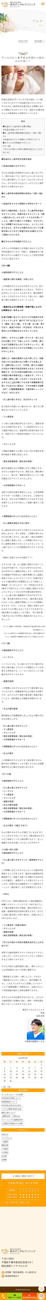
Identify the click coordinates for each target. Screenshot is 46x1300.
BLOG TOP (23, 41)
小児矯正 (4, 1152)
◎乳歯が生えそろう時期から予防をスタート (21, 139)
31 (11, 1080)
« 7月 (3, 1086)
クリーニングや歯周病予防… (12, 1119)
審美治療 (4, 1145)
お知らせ (4, 1134)
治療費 (4, 1159)
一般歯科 (4, 1141)
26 (23, 1077)
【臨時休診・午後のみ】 (11, 1116)
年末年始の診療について (11, 1098)
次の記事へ (39, 41)
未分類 (4, 1156)
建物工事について (8, 1112)
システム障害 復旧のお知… (12, 1109)
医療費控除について (9, 1101)
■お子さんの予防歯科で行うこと (17, 142)
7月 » (9, 1086)
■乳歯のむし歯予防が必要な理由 (17, 126)
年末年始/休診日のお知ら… (12, 1105)
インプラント (6, 1138)
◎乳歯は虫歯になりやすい (14, 129)
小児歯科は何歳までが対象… (12, 1123)
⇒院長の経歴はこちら (35, 1041)
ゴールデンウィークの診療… (12, 1094)
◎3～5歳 (6, 146)
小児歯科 (4, 1148)
